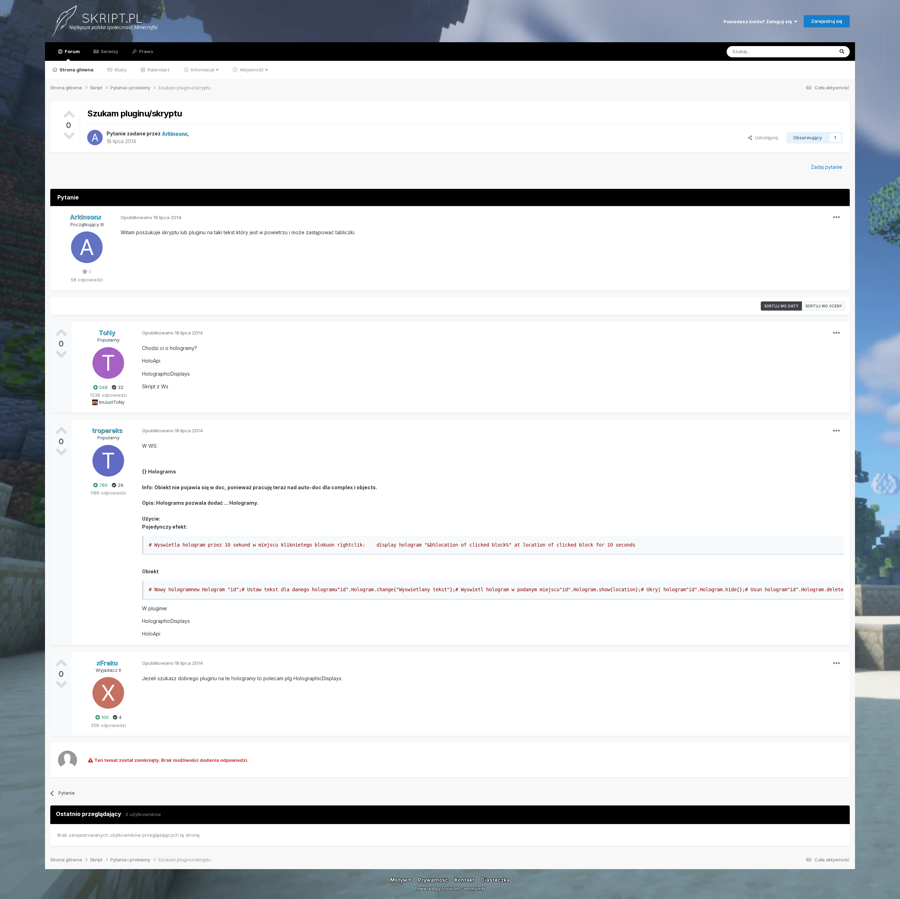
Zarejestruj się (826, 21)
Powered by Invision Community (450, 888)
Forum (72, 51)
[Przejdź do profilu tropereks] (108, 461)
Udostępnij (765, 137)
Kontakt (464, 880)
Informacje (202, 69)
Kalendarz (158, 69)
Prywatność (433, 880)
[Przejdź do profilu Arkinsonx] (95, 137)
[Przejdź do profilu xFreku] (108, 693)
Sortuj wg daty (781, 306)
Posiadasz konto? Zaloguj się (759, 21)
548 (103, 387)
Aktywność (251, 69)
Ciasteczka (495, 880)
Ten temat (813, 51)
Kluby (120, 69)
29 (119, 485)
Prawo (145, 51)
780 (103, 485)
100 (104, 717)
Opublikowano (151, 217)
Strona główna (76, 69)
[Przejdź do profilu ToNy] (108, 363)
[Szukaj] (842, 51)
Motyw (399, 880)
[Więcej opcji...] (836, 217)
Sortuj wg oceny (823, 306)
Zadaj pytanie (826, 167)
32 (119, 387)
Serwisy (108, 51)
